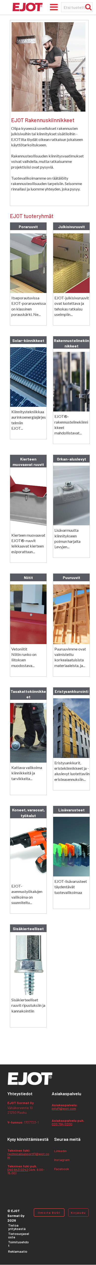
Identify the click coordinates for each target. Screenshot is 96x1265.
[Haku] (88, 6)
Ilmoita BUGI (49, 1212)
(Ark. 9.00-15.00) (26, 1169)
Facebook (61, 1169)
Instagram (62, 1160)
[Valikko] (53, 7)
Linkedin (60, 1151)
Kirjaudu (78, 1212)
